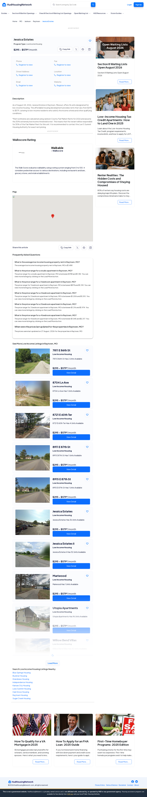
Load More (53, 663)
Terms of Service (111, 785)
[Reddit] (136, 782)
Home (15, 21)
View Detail (71, 372)
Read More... (124, 82)
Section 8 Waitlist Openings (23, 13)
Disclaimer (122, 785)
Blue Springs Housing (22, 672)
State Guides (116, 13)
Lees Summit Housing (22, 688)
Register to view (25, 65)
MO (21, 21)
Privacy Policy (100, 785)
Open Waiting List (81, 13)
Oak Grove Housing (21, 692)
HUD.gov (70, 794)
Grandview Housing (21, 679)
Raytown (36, 21)
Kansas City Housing (21, 685)
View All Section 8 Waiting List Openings (55, 13)
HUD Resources (99, 13)
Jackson (28, 21)
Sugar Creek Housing (21, 698)
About (136, 785)
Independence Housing (23, 682)
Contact (130, 785)
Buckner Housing (20, 676)
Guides (4, 13)
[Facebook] (132, 782)
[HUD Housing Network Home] (17, 4)
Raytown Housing (20, 695)
